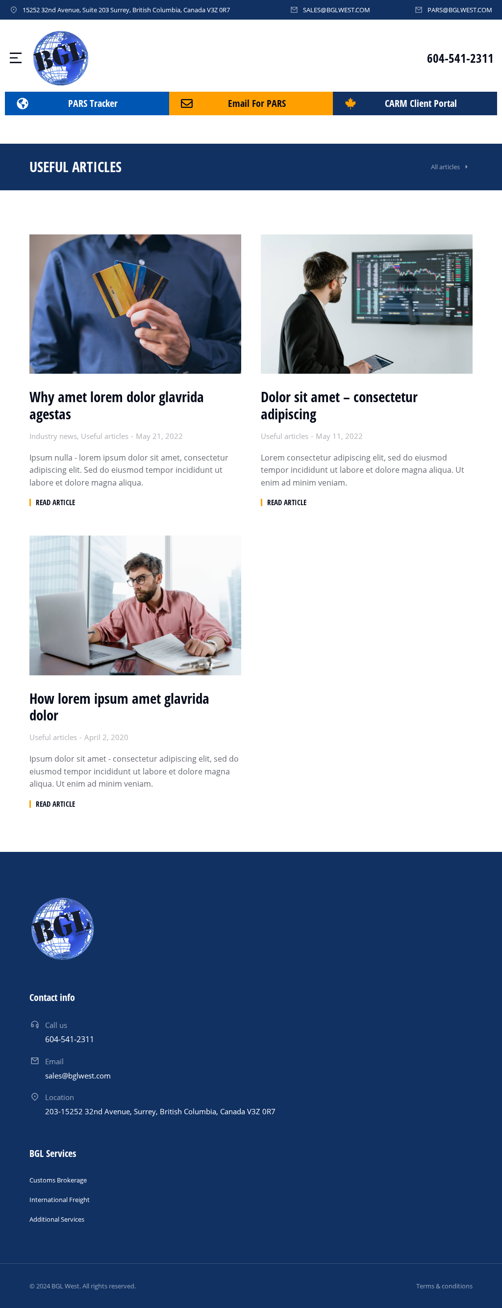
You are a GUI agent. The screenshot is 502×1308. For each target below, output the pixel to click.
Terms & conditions (444, 1286)
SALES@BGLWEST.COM (336, 9)
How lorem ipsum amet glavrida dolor (119, 707)
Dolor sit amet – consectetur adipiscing (339, 405)
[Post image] (135, 304)
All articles (445, 166)
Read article (55, 502)
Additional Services (56, 1219)
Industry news (53, 436)
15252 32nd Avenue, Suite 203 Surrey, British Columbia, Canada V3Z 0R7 (126, 9)
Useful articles (104, 436)
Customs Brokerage (58, 1180)
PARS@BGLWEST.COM (459, 9)
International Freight (59, 1199)
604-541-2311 (460, 58)
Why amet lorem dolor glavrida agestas (116, 405)
